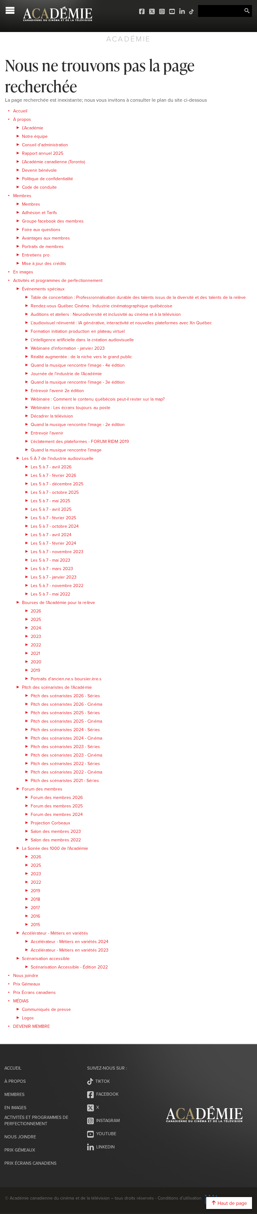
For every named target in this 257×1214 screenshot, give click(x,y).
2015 (35, 924)
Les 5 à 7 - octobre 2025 (55, 492)
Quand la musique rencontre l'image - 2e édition (78, 424)
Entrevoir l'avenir (47, 433)
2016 (35, 916)
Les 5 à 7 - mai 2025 (50, 501)
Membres (22, 195)
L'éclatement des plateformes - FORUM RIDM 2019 (80, 441)
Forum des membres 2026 (57, 797)
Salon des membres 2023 (56, 831)
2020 (36, 662)
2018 (35, 899)
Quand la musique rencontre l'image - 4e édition (78, 365)
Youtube (172, 11)
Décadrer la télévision (52, 416)
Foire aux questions (41, 229)
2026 (36, 611)
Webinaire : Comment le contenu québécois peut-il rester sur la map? (98, 399)
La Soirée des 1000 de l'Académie (55, 848)
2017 (35, 907)
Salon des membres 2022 (56, 840)
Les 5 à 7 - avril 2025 (51, 509)
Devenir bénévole (39, 170)
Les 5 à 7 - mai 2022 (50, 594)
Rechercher (246, 11)
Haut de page (231, 1203)
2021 (35, 653)
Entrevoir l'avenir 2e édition (57, 390)
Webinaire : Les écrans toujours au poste (70, 407)
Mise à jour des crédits (44, 263)
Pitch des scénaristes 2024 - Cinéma (66, 738)
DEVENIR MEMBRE (31, 1026)
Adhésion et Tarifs (39, 212)
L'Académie (32, 128)
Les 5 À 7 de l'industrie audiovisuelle (57, 458)
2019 (35, 670)
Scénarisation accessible (46, 958)
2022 (36, 645)
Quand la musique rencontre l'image (66, 450)
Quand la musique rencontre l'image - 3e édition (78, 382)
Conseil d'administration (45, 145)
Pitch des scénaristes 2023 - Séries (65, 746)
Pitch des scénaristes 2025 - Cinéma (66, 721)
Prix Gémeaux (26, 984)
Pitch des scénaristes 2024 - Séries (65, 729)
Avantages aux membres (46, 238)
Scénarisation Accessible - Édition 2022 (69, 967)
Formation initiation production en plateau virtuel (78, 331)
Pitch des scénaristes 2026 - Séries (65, 696)
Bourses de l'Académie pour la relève (58, 602)
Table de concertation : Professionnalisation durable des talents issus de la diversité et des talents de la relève (138, 297)
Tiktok (191, 11)
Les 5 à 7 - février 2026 (53, 475)
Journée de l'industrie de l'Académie (66, 373)
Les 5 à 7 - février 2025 (53, 518)
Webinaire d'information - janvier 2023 (68, 348)
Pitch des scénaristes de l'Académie (57, 687)
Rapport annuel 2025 (42, 153)
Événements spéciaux (43, 289)
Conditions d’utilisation (179, 1198)
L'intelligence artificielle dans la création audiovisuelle (82, 340)
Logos (28, 1018)
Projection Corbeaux (50, 823)
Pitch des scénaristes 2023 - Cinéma (66, 755)
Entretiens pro (36, 255)
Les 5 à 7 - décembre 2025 (57, 484)
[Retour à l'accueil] (57, 24)
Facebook (142, 11)
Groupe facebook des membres (53, 221)
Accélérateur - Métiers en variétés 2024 (69, 941)
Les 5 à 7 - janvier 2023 (53, 577)
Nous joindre (25, 975)
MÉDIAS (21, 1001)
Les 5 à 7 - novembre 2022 (57, 585)
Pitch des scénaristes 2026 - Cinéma (66, 704)
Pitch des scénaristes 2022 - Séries (65, 763)
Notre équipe (35, 136)
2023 (36, 636)
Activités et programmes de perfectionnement (57, 280)
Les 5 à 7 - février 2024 (53, 543)
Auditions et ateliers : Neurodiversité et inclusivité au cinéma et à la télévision (106, 314)
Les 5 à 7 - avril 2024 (51, 534)
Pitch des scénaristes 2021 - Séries (65, 780)
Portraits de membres (43, 246)
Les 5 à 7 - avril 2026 (51, 467)
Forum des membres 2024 (57, 814)
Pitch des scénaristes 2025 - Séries (65, 713)
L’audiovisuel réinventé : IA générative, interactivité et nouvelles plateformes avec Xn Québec (121, 323)
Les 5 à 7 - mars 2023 (52, 568)
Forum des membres (42, 789)
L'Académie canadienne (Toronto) (53, 162)
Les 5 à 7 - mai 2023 (50, 560)
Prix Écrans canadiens (34, 992)
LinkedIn (182, 11)
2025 (36, 619)
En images (23, 272)
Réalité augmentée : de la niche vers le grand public (81, 356)
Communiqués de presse (46, 1009)
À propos (22, 119)
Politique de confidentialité (47, 178)
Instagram (162, 11)
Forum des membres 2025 (57, 806)
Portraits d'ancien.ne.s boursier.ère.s (66, 679)
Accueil (20, 111)
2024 (36, 628)
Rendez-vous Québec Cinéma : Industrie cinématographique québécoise (101, 306)
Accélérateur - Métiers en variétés (55, 933)
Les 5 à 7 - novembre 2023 (57, 551)
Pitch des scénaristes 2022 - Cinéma (66, 772)
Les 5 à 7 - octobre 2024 (55, 526)
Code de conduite (39, 187)
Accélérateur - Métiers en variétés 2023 (69, 950)
